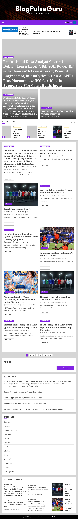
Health (6, 447)
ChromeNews (45, 517)
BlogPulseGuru (39, 9)
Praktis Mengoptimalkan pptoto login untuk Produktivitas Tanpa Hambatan (56, 327)
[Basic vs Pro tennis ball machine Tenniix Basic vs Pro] (58, 104)
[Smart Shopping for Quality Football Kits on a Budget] (32, 132)
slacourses (8, 116)
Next (50, 355)
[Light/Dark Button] (67, 22)
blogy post (46, 116)
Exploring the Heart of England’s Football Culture (68, 507)
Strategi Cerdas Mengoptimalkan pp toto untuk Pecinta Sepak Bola (20, 326)
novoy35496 (9, 330)
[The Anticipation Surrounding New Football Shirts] (57, 282)
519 (45, 355)
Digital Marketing (10, 430)
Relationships (9, 459)
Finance (7, 439)
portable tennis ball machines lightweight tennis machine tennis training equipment (21, 237)
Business (40, 127)
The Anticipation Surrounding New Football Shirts (55, 298)
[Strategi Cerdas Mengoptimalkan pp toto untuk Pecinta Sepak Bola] (21, 320)
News (6, 455)
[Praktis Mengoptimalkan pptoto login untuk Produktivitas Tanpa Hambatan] (57, 320)
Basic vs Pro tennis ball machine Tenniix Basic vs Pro (57, 112)
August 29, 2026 (19, 116)
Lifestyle (7, 451)
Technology (8, 463)
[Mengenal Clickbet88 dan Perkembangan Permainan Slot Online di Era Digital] (21, 282)
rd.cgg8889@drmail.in (12, 305)
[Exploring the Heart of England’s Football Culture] (57, 238)
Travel (6, 467)
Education (7, 434)
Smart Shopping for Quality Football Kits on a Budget (42, 134)
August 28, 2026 (20, 330)
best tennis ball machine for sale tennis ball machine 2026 (68, 135)
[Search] (71, 22)
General (7, 443)
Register (74, 22)
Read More (8, 179)
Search (8, 362)
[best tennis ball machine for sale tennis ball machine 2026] (57, 132)
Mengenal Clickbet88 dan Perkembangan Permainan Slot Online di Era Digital (19, 299)
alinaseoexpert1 (10, 214)
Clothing (7, 426)
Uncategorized (8, 57)
